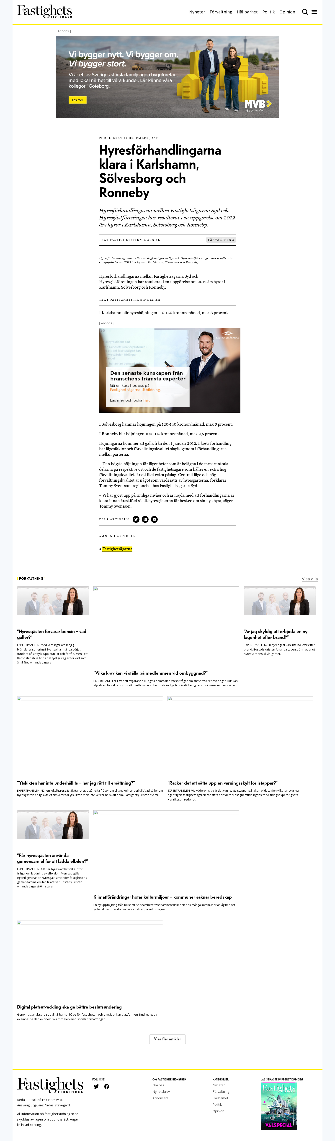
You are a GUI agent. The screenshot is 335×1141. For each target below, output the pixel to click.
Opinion (287, 12)
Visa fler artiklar (167, 1039)
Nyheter (197, 12)
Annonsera (160, 1098)
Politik (268, 12)
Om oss (158, 1085)
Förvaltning (221, 12)
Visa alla (310, 579)
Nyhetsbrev (161, 1091)
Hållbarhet (247, 12)
